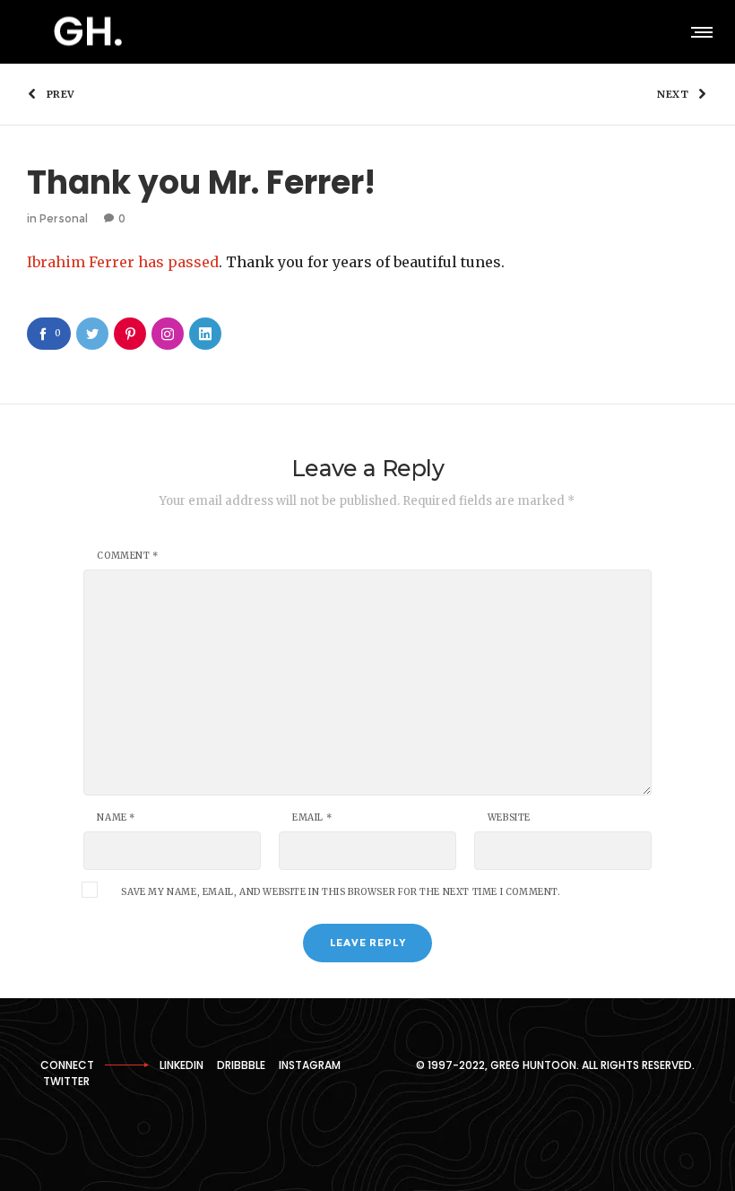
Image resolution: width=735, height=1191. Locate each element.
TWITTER (66, 1081)
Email (312, 817)
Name (116, 817)
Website (509, 817)
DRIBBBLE (241, 1065)
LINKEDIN (181, 1065)
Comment (127, 556)
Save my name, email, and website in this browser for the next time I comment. (340, 892)
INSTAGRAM (310, 1065)
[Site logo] (88, 31)
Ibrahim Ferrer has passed (123, 262)
